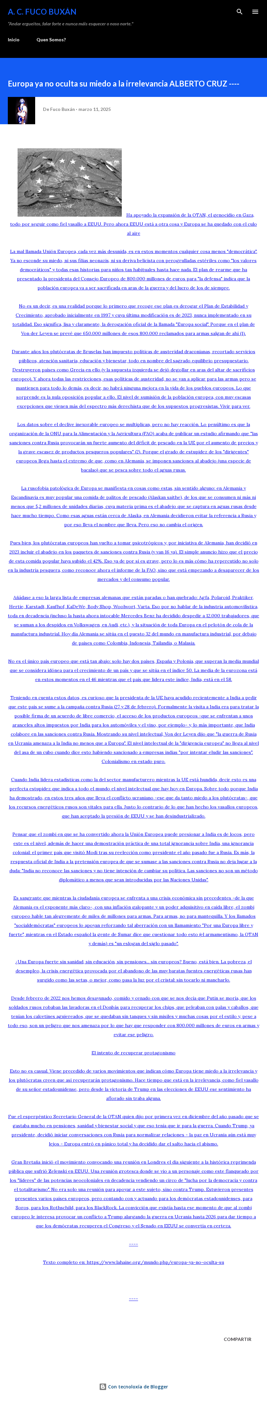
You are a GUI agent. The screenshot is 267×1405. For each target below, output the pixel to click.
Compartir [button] (237, 1339)
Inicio (14, 39)
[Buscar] (240, 12)
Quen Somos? (51, 39)
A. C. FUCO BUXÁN (42, 11)
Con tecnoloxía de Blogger (137, 1387)
